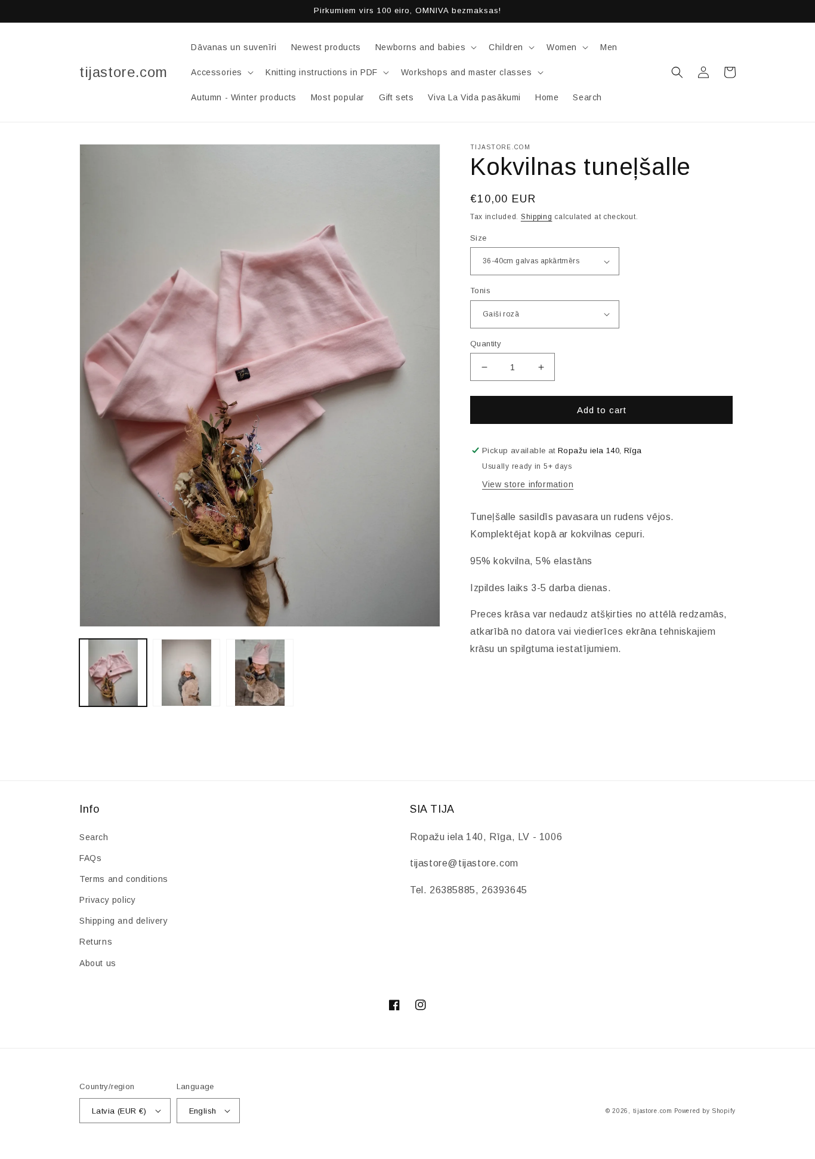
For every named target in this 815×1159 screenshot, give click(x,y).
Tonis (480, 290)
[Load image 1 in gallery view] (113, 672)
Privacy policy (107, 900)
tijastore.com (652, 1111)
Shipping (536, 217)
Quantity (485, 343)
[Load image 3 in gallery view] (260, 672)
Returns (95, 941)
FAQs (90, 858)
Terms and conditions (123, 879)
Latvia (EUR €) (119, 1110)
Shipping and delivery (123, 921)
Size (478, 237)
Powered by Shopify (705, 1111)
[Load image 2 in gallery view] (186, 672)
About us (97, 963)
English (203, 1110)
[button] (424, 47)
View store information (527, 484)
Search (94, 837)
